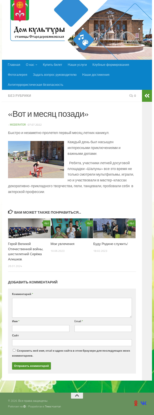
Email (78, 321)
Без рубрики (19, 96)
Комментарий (22, 294)
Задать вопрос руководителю (55, 75)
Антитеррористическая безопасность (35, 85)
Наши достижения (95, 75)
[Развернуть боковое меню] (147, 96)
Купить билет (52, 65)
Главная (14, 65)
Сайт (15, 335)
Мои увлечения (62, 244)
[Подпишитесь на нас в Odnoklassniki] (136, 403)
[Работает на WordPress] (24, 406)
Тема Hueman (53, 406)
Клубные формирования (110, 65)
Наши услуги (77, 65)
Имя (15, 321)
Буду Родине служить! (110, 244)
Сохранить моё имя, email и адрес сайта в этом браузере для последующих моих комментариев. (71, 353)
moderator (18, 124)
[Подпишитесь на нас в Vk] (143, 403)
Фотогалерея (17, 75)
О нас (30, 65)
